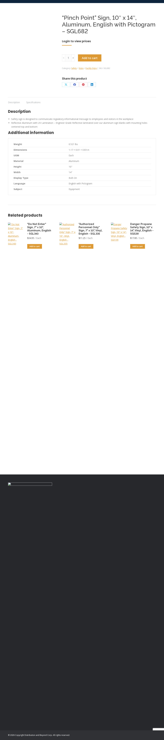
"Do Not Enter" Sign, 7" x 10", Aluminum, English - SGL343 (39, 229)
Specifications (33, 102)
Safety (74, 68)
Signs (81, 68)
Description (14, 102)
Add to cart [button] (34, 246)
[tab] (14, 100)
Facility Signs (91, 68)
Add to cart (90, 58)
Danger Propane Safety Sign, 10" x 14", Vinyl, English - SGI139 (141, 229)
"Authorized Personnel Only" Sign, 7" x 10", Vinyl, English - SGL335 (90, 229)
